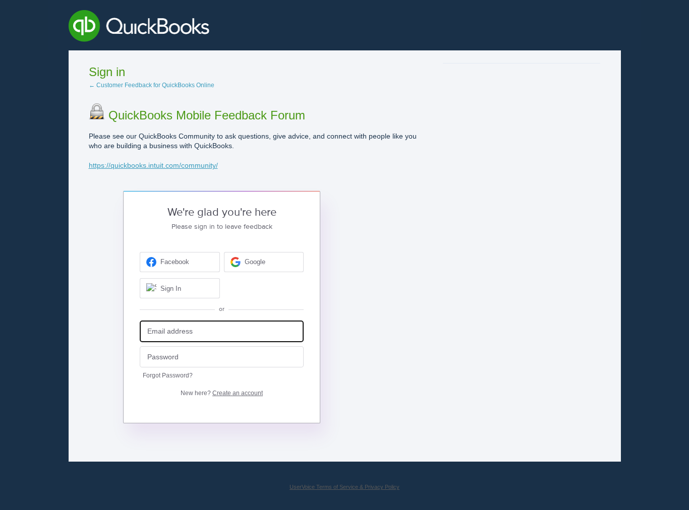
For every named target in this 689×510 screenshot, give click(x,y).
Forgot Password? (168, 375)
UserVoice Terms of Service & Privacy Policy (344, 487)
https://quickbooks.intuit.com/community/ (153, 165)
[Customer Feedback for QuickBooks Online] (213, 27)
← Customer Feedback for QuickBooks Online (151, 85)
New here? (222, 393)
